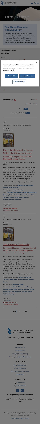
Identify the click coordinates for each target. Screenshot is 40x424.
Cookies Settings (19, 81)
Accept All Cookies (27, 76)
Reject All (11, 76)
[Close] (36, 62)
